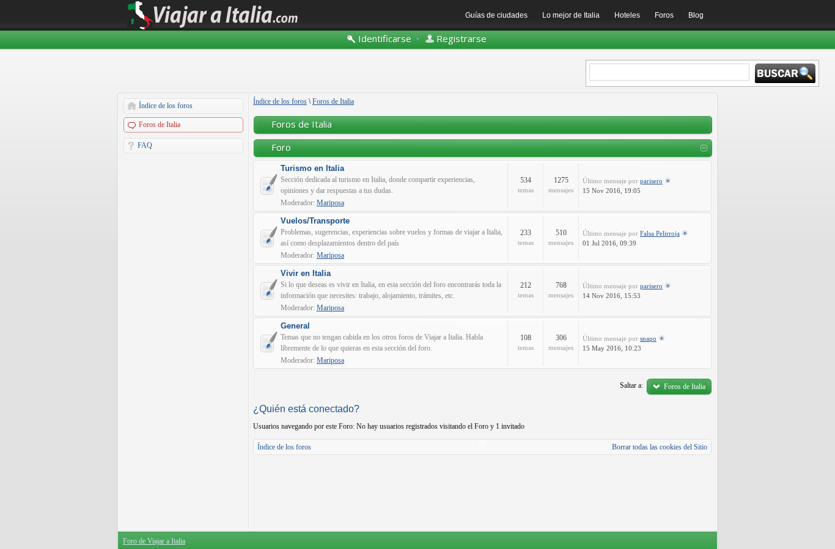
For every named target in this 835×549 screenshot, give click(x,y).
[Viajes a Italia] (212, 29)
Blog (696, 15)
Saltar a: (631, 385)
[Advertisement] (183, 341)
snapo (648, 338)
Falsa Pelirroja (660, 233)
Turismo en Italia (312, 168)
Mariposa (330, 202)
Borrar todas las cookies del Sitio (659, 447)
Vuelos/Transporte (315, 221)
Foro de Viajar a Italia (154, 541)
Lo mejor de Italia (571, 15)
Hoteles (627, 15)
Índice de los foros (166, 105)
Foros (664, 15)
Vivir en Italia (306, 273)
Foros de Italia (159, 124)
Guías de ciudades (496, 15)
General (295, 326)
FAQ (145, 145)
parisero (651, 180)
